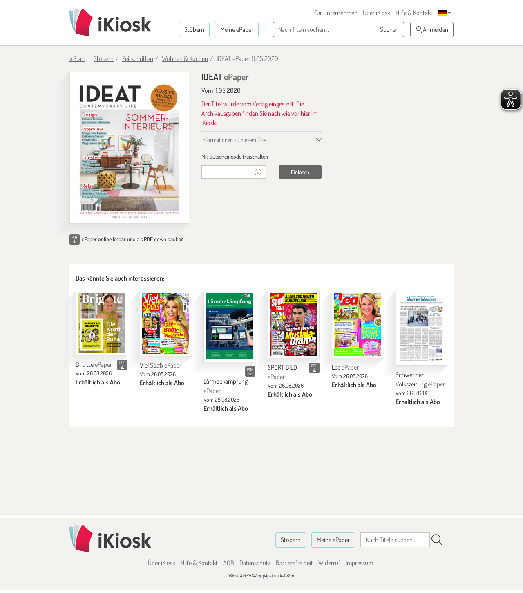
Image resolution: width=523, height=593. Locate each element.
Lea (345, 367)
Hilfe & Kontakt (414, 13)
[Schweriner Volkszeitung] (421, 328)
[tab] (261, 156)
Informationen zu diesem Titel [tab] (234, 139)
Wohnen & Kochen (185, 58)
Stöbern (194, 29)
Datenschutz (254, 563)
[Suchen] (436, 539)
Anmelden (435, 29)
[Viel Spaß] (166, 323)
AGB (228, 563)
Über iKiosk (376, 13)
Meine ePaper (236, 29)
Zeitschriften (137, 58)
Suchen (389, 29)
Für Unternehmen (336, 13)
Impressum (359, 563)
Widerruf (329, 563)
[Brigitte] (101, 323)
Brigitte (94, 364)
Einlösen (300, 171)
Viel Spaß (160, 365)
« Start (77, 58)
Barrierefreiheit (294, 563)
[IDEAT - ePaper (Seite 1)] (129, 148)
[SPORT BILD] (294, 324)
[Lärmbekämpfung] (229, 326)
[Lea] (358, 324)
